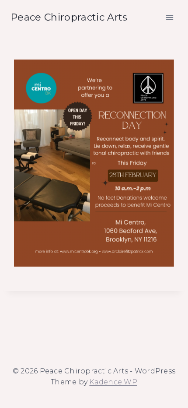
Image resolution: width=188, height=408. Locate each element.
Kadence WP (113, 382)
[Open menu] (169, 17)
